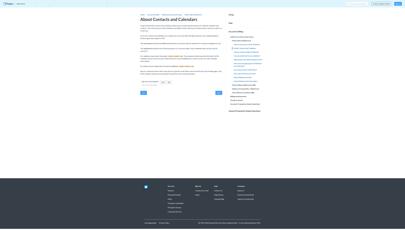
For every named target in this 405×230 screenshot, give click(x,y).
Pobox (142, 15)
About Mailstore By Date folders (246, 81)
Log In (197, 195)
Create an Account (202, 191)
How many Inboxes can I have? (245, 74)
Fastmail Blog (219, 199)
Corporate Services (175, 212)
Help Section (218, 195)
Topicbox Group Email (245, 199)
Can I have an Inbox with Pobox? (245, 70)
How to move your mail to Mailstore (247, 44)
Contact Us (218, 191)
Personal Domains (174, 195)
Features (171, 191)
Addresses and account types (172, 15)
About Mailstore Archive (243, 77)
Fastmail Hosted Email (245, 195)
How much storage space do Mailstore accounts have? (248, 64)
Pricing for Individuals (176, 203)
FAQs (170, 199)
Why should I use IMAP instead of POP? (248, 60)
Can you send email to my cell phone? (247, 56)
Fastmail (206, 71)
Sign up (398, 4)
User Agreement (150, 223)
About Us (240, 191)
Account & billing (153, 15)
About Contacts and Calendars (245, 48)
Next (218, 93)
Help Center (21, 4)
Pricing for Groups (174, 207)
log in (179, 26)
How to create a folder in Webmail (246, 52)
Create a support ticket (381, 4)
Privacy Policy (164, 223)
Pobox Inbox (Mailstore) (193, 15)
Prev (143, 93)
